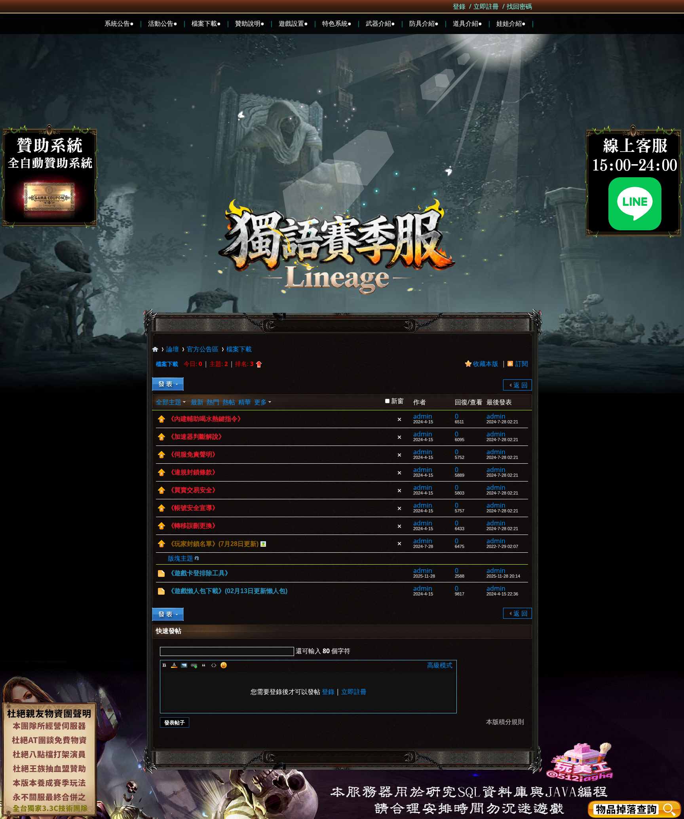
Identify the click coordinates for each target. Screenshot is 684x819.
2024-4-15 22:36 (502, 594)
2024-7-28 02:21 (502, 421)
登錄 (459, 6)
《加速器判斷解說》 (196, 436)
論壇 (172, 349)
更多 (260, 402)
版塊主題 (180, 558)
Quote (204, 665)
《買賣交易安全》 (193, 490)
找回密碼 (519, 6)
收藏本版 (486, 363)
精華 (244, 402)
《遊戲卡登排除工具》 (199, 573)
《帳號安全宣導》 (193, 507)
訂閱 (521, 363)
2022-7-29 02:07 (502, 546)
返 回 (520, 385)
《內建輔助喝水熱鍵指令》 (206, 418)
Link (194, 665)
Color (174, 665)
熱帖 (228, 402)
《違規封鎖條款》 (193, 472)
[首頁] (155, 349)
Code (214, 665)
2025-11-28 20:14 (503, 576)
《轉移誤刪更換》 (193, 525)
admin (422, 416)
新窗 (397, 401)
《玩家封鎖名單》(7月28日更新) (213, 543)
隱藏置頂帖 (399, 419)
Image (184, 665)
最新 (197, 402)
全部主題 (168, 402)
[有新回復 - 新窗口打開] (161, 574)
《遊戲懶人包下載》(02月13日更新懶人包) (227, 591)
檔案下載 (239, 349)
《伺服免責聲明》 (193, 454)
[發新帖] (168, 384)
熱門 (213, 402)
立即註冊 (486, 6)
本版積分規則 (505, 721)
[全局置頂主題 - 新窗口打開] (161, 420)
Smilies (224, 665)
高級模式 (439, 665)
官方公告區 (202, 349)
